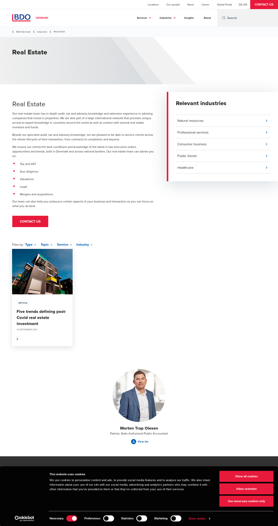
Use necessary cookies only (246, 501)
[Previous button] (7, 309)
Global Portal (224, 4)
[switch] (108, 518)
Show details (197, 518)
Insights (189, 18)
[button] (264, 4)
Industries (166, 18)
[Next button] (271, 309)
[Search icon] (224, 18)
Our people (173, 4)
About (207, 18)
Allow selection (246, 488)
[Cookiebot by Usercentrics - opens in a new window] (24, 518)
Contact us (30, 221)
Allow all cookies (246, 476)
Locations (153, 4)
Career (206, 4)
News (190, 4)
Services (142, 18)
